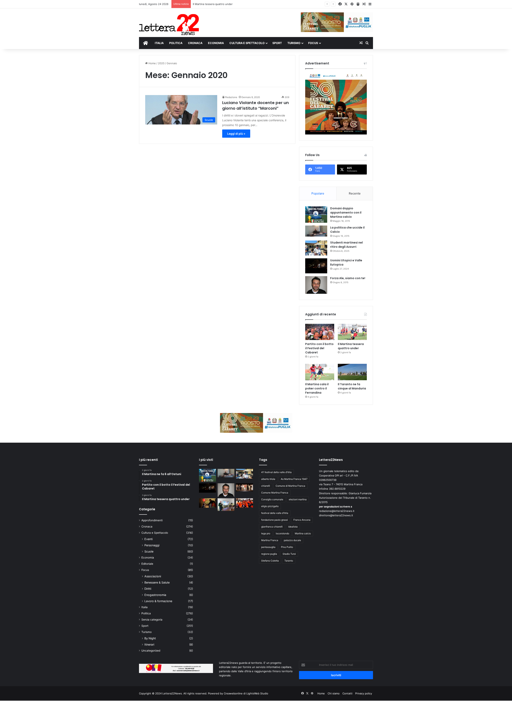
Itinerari (149, 644)
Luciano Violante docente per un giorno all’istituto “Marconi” (255, 105)
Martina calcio (303, 533)
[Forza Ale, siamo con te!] (316, 285)
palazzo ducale (292, 540)
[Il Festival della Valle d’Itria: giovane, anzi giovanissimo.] (207, 503)
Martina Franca (269, 540)
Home (152, 63)
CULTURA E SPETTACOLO (247, 43)
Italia (144, 607)
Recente (355, 193)
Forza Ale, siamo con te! (347, 278)
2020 (161, 63)
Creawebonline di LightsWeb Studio (246, 693)
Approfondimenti (152, 520)
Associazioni (152, 576)
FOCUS (313, 43)
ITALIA (159, 43)
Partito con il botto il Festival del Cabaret (319, 348)
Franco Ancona (301, 519)
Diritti (147, 588)
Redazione (231, 97)
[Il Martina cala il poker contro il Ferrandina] (319, 372)
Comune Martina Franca (274, 492)
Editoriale (147, 563)
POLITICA (175, 43)
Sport (144, 625)
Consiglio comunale (272, 499)
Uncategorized (150, 650)
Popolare (317, 193)
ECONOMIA (216, 43)
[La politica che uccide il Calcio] (316, 231)
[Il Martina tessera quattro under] (352, 332)
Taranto (288, 560)
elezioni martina (298, 499)
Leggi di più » (236, 133)
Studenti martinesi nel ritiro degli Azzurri (346, 245)
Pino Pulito (287, 547)
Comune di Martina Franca (290, 485)
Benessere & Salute (157, 582)
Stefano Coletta (270, 560)
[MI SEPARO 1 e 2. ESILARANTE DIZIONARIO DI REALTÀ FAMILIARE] (244, 487)
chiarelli (265, 485)
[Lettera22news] (169, 22)
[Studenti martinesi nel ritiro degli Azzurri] (316, 248)
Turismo (146, 632)
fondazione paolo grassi (274, 519)
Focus (145, 570)
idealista (293, 526)
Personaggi (151, 545)
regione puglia (269, 553)
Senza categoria (151, 619)
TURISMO (293, 43)
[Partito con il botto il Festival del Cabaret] (319, 332)
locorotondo (282, 533)
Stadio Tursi (289, 553)
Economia (147, 557)
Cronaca (146, 526)
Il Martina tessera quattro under (213, 4)
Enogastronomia (155, 595)
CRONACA (195, 43)
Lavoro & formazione (158, 601)
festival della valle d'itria (274, 512)
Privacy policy (363, 693)
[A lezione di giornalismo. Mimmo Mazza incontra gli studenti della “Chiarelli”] (226, 504)
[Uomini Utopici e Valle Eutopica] (316, 265)
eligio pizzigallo (270, 506)
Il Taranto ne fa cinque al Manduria (352, 386)
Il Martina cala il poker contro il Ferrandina (317, 388)
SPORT (277, 43)
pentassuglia (268, 547)
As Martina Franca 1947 (294, 478)
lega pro (265, 533)
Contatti (347, 693)
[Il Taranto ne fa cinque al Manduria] (352, 372)
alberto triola (268, 478)
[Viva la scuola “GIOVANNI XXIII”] (244, 503)
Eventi (148, 539)
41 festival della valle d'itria (276, 472)
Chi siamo (334, 693)
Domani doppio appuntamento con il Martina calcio (345, 212)
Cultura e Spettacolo (154, 532)
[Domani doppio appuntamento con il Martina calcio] (316, 214)
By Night (150, 638)
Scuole (148, 551)
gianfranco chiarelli (272, 526)
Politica (146, 613)
